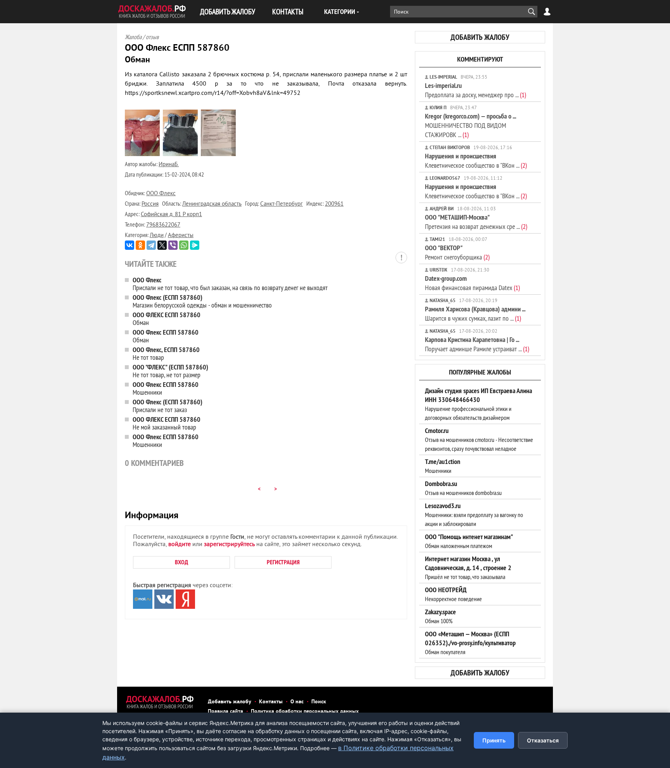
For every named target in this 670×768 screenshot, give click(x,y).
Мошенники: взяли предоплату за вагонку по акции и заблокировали (474, 514)
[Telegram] (151, 245)
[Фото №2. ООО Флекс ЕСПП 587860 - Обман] (180, 154)
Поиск (318, 702)
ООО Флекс (161, 194)
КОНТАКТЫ (287, 11)
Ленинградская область (212, 204)
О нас (297, 702)
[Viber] (173, 245)
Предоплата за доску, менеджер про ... (475, 90)
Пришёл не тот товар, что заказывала (468, 568)
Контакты (271, 702)
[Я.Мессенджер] (194, 245)
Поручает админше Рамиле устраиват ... (477, 344)
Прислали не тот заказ (167, 405)
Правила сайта (225, 711)
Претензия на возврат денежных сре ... (476, 222)
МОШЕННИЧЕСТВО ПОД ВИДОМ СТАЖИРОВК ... (470, 125)
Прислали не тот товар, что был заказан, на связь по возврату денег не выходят (230, 283)
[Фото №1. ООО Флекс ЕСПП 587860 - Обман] (142, 154)
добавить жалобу (480, 37)
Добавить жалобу (229, 702)
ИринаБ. (169, 164)
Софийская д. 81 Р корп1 (171, 214)
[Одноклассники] (140, 245)
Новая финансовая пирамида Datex (472, 283)
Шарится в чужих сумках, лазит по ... (475, 313)
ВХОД (181, 562)
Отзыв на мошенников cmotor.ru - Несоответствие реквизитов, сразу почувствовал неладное (479, 439)
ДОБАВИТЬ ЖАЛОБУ (227, 11)
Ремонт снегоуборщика (457, 252)
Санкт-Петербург (281, 204)
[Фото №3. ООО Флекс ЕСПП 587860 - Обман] (218, 154)
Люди (157, 235)
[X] (162, 245)
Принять (494, 740)
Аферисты (180, 235)
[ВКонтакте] (129, 245)
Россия (150, 204)
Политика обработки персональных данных (305, 711)
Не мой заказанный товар (166, 423)
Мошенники (166, 388)
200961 (334, 204)
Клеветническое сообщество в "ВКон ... (476, 160)
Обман (166, 318)
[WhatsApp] (183, 245)
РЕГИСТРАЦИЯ (283, 562)
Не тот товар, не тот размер (170, 371)
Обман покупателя (470, 643)
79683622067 (163, 225)
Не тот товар (166, 353)
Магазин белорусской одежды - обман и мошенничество (202, 301)
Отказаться (543, 740)
